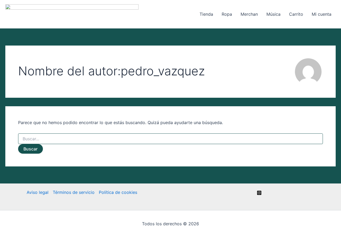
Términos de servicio (74, 192)
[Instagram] (259, 192)
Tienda (206, 14)
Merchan (249, 14)
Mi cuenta (321, 14)
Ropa (227, 14)
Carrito (296, 14)
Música (273, 14)
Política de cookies (118, 192)
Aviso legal (37, 192)
